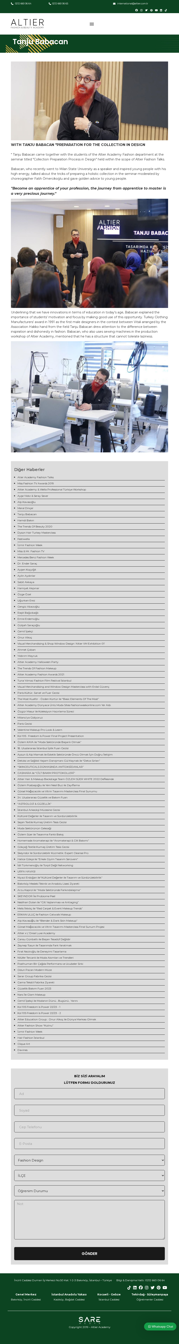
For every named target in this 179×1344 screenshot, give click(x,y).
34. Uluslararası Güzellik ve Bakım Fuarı (42, 797)
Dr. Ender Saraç (27, 563)
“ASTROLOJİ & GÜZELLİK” (34, 803)
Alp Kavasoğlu (26, 502)
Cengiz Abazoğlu (28, 606)
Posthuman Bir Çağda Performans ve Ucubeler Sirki (50, 963)
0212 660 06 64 (22, 3)
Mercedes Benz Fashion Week (35, 557)
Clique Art (23, 1043)
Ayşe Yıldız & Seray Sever (32, 495)
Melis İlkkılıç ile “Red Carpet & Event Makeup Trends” (50, 908)
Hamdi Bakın (25, 520)
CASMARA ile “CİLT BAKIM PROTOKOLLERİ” (46, 773)
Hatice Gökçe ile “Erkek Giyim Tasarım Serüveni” (47, 859)
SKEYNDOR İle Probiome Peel (36, 896)
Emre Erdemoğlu (28, 618)
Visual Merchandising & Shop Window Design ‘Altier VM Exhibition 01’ (61, 643)
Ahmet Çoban (26, 649)
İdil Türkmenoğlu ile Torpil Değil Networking (45, 865)
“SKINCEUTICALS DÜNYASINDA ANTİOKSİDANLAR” (50, 766)
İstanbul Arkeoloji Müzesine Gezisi (38, 810)
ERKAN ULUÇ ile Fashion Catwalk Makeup (44, 914)
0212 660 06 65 (60, 3)
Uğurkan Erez (26, 600)
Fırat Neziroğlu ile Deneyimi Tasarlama (41, 951)
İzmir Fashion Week (29, 545)
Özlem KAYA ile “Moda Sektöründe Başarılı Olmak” (49, 742)
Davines (22, 1050)
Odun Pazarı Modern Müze (34, 970)
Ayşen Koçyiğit (26, 569)
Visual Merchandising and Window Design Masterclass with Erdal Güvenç (63, 686)
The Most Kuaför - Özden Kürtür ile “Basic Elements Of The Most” (58, 699)
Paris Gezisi (24, 723)
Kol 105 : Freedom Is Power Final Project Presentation (50, 736)
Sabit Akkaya (25, 582)
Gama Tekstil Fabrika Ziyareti (35, 982)
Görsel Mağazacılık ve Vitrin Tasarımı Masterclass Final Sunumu (57, 791)
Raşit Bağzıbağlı (27, 612)
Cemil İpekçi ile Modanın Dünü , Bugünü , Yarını (47, 1000)
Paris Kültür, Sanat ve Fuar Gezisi (38, 692)
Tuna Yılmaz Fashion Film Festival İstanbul (44, 680)
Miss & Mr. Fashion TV (30, 551)
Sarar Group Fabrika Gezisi (34, 976)
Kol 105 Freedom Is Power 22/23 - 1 (38, 1006)
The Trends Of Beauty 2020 (34, 526)
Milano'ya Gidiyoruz (30, 717)
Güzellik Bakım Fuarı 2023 (34, 988)
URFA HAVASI (26, 871)
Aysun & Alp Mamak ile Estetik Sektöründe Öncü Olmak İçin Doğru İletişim (65, 754)
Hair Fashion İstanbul (30, 1037)
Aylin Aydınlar (26, 575)
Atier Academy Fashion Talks (35, 477)
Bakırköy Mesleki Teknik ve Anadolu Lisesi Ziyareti (48, 883)
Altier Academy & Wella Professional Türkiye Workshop (51, 489)
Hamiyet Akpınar (28, 588)
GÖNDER (89, 1253)
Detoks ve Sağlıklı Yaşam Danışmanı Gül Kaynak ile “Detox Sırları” (58, 760)
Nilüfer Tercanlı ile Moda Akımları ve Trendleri (45, 957)
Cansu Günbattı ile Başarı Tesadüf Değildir (44, 939)
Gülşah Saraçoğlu (28, 625)
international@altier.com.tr (132, 3)
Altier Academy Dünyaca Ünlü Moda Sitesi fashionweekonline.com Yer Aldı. (64, 705)
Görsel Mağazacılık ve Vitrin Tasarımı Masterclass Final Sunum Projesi (60, 926)
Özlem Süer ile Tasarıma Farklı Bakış (40, 834)
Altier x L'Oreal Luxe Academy (36, 933)
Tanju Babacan (27, 514)
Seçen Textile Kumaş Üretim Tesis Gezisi (42, 822)
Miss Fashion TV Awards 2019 (35, 483)
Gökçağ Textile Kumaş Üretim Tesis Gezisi (43, 847)
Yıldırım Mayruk (27, 655)
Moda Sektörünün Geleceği (34, 828)
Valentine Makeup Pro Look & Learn (39, 729)
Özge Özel (24, 594)
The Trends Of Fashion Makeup (36, 668)
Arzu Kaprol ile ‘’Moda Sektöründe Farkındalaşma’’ (49, 890)
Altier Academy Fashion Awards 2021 (40, 674)
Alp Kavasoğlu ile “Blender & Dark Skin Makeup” (47, 920)
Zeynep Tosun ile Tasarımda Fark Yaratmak (44, 945)
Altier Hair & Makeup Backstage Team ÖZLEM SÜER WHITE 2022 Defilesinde (65, 779)
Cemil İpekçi (25, 631)
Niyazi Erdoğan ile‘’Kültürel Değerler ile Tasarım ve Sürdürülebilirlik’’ (60, 877)
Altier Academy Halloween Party (38, 662)
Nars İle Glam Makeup (31, 994)
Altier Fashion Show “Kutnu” (35, 1025)
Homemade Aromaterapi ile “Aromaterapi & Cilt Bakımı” (53, 840)
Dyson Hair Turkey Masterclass (36, 532)
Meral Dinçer (25, 508)
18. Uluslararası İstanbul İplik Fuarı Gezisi (43, 748)
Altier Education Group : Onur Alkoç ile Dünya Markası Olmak (56, 1019)
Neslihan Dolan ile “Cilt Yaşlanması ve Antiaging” (48, 902)
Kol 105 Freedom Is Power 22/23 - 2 (39, 1013)
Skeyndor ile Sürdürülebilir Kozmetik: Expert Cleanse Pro (52, 853)
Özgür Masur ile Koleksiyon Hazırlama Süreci (45, 711)
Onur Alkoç (24, 637)
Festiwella (23, 539)
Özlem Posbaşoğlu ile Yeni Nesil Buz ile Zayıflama (48, 785)
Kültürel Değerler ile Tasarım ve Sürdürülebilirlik (47, 816)
